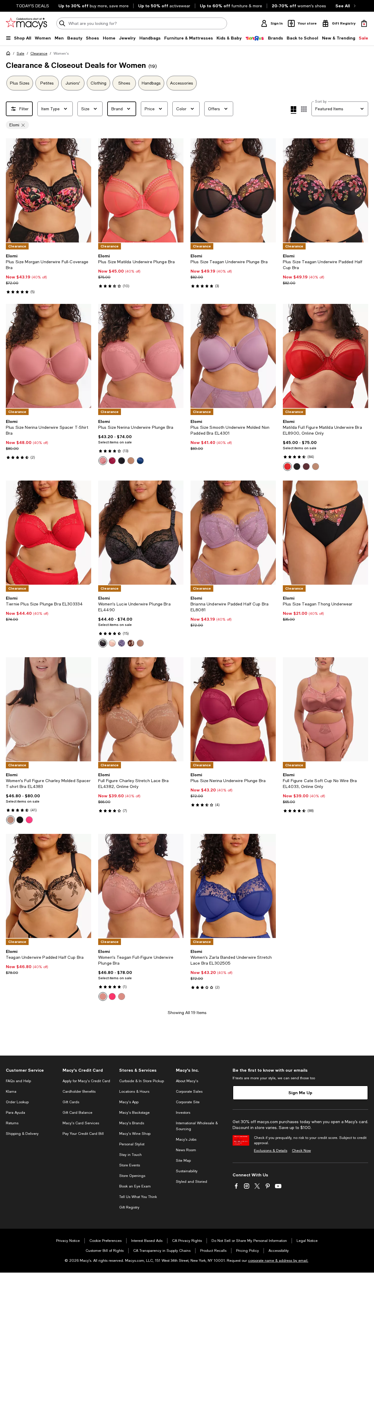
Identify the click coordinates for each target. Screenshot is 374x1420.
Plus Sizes (20, 83)
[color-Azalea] (112, 996)
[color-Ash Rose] (121, 996)
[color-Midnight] (121, 643)
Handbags (151, 83)
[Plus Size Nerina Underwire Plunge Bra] (140, 356)
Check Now (301, 1151)
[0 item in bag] (364, 23)
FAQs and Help (18, 1081)
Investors (183, 1113)
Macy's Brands (131, 1123)
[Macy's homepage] (9, 54)
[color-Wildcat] (130, 643)
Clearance (38, 53)
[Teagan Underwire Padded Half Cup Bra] (48, 886)
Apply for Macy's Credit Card (86, 1081)
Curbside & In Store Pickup (141, 1081)
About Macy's (187, 1081)
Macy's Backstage (134, 1113)
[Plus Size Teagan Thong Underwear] (325, 533)
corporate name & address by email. (278, 1261)
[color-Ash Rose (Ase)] (102, 996)
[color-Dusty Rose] (102, 460)
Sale (20, 53)
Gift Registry (129, 1207)
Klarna (11, 1091)
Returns (12, 1123)
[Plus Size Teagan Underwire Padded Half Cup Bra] (325, 190)
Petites (47, 83)
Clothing (98, 83)
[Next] (84, 190)
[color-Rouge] (112, 460)
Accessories (181, 83)
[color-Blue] (140, 460)
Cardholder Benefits (79, 1091)
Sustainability (187, 1171)
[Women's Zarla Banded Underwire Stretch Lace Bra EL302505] (233, 886)
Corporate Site (188, 1102)
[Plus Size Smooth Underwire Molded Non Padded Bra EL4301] (233, 356)
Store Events (129, 1165)
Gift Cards (71, 1102)
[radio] (103, 460)
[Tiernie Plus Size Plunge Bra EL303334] (48, 533)
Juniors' (72, 83)
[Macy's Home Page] (26, 23)
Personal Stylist (131, 1144)
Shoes (124, 83)
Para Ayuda (15, 1113)
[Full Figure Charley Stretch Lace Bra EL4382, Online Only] (140, 709)
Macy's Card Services (81, 1123)
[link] (48, 274)
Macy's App (128, 1102)
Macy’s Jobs (186, 1139)
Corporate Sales (189, 1091)
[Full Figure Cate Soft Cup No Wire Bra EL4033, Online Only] (325, 709)
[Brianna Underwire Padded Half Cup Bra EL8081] (233, 533)
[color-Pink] (29, 819)
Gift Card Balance (77, 1113)
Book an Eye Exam (135, 1186)
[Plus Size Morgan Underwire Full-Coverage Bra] (48, 190)
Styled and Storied (191, 1182)
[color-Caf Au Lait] (315, 466)
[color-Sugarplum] (306, 466)
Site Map (183, 1161)
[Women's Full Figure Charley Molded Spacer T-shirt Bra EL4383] (48, 709)
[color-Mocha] (140, 643)
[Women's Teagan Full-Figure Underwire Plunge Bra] (140, 886)
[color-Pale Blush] (112, 643)
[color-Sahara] (130, 460)
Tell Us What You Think (138, 1197)
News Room (186, 1150)
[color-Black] (121, 460)
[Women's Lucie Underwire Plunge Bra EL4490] (140, 533)
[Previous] (13, 190)
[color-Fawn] (10, 819)
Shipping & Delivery (22, 1134)
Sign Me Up (300, 1092)
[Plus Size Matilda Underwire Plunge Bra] (140, 190)
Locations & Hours (134, 1091)
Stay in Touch (130, 1155)
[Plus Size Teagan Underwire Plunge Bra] (233, 190)
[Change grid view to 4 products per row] (293, 110)
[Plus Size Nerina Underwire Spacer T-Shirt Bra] (48, 356)
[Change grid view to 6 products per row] (304, 109)
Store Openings (132, 1176)
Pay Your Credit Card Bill (83, 1134)
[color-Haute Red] (287, 466)
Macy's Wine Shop (134, 1134)
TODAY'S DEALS (32, 6)
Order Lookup (17, 1102)
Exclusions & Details (270, 1151)
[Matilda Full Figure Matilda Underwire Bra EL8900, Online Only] (325, 356)
